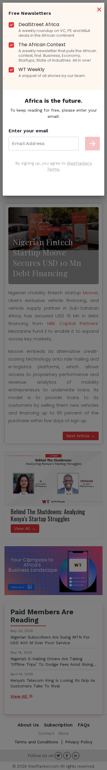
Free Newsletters (30, 13)
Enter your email (28, 131)
